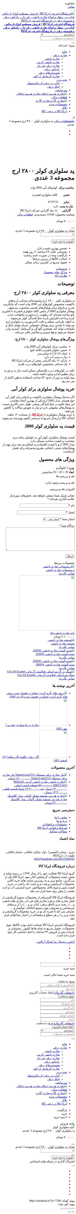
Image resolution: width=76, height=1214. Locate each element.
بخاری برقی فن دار (48, 65)
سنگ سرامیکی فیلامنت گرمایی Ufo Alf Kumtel (46, 675)
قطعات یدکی (59, 97)
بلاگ (64, 107)
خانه (64, 51)
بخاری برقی (60, 55)
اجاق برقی (53, 86)
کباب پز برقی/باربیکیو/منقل (43, 83)
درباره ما (61, 820)
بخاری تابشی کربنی (48, 62)
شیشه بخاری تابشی (63, 643)
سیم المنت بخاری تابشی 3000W (55, 664)
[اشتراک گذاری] (65, 1208)
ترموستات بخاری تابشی (60, 570)
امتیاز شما (67, 519)
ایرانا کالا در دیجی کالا (54, 111)
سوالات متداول (58, 831)
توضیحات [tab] (61, 268)
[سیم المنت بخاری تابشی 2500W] (54, 650)
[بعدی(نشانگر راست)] (69, 1211)
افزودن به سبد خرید (63, 241)
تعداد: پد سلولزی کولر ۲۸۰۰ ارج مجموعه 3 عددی (45, 230)
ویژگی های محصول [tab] (55, 272)
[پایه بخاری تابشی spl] (47, 629)
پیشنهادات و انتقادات (54, 824)
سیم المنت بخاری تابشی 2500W (55, 654)
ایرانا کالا (37, 414)
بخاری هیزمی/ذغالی (28, 93)
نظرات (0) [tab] (61, 275)
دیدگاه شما (67, 525)
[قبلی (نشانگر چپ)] (73, 1211)
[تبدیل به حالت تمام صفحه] (69, 1208)
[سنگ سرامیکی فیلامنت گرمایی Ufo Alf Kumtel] (41, 671)
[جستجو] (73, 42)
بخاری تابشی (52, 58)
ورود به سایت (66, 996)
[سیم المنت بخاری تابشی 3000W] (54, 661)
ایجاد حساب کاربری (63, 1026)
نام (72, 505)
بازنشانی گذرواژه (64, 992)
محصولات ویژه (58, 104)
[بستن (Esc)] (62, 1208)
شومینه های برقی (49, 72)
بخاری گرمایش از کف (46, 76)
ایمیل (70, 512)
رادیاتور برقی (52, 69)
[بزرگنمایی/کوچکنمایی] (73, 1208)
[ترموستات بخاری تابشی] (59, 566)
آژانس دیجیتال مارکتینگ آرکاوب (55, 941)
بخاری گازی (42, 100)
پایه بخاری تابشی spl (62, 633)
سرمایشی (61, 90)
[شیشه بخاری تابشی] (61, 640)
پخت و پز (61, 79)
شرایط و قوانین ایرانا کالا (52, 827)
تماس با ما (60, 817)
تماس (71, 6)
